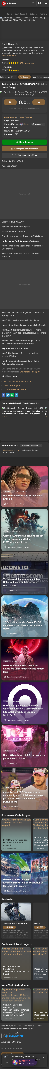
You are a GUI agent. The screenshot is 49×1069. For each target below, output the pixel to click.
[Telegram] (16, 395)
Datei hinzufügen (12, 385)
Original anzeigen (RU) (30, 372)
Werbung (9, 1026)
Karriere (31, 1026)
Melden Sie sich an (11, 450)
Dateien (33, 14)
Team (25, 1026)
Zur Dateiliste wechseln (15, 389)
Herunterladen (26, 142)
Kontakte (39, 1026)
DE (31, 1029)
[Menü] (46, 3)
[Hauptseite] (9, 3)
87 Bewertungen (27, 63)
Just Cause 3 (21, 14)
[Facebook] (3, 395)
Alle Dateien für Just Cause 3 (17, 381)
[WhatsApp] (12, 395)
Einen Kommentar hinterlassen (18, 504)
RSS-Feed (23, 1029)
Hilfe (3, 1026)
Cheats (21, 117)
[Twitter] (8, 395)
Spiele (9, 14)
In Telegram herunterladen (26, 149)
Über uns (17, 1026)
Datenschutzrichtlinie (9, 1029)
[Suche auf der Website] (33, 3)
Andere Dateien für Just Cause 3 (20, 403)
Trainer (43, 14)
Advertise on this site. (11, 1042)
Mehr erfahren (8, 55)
